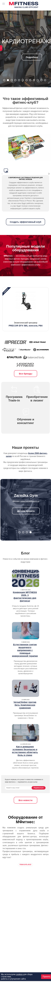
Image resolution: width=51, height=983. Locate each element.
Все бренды (25, 373)
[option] (25, 309)
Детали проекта (26, 511)
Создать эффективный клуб (25, 222)
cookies (19, 974)
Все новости (25, 800)
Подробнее (25, 59)
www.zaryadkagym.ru (29, 501)
